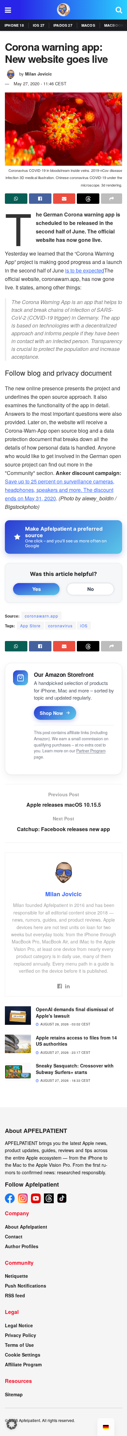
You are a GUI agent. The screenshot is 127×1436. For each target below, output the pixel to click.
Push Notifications (25, 1285)
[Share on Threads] (88, 198)
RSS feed (15, 1295)
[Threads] (49, 1198)
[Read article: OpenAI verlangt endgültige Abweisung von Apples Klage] (18, 1015)
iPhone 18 (14, 25)
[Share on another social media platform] (111, 198)
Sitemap (14, 1394)
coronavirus (60, 625)
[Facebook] (10, 1198)
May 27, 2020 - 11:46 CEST (40, 83)
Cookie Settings (22, 1354)
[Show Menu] (8, 10)
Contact (13, 1236)
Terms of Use (19, 1345)
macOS (88, 25)
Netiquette (16, 1276)
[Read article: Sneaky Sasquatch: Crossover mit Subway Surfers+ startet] (18, 1072)
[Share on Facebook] (40, 198)
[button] (11, 1424)
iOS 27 (38, 25)
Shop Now (51, 713)
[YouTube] (36, 1198)
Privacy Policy (20, 1335)
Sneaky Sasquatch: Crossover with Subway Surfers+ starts (75, 1068)
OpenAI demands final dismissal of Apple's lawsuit (75, 1012)
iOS (84, 625)
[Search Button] (119, 9)
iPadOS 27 (62, 25)
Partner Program (91, 751)
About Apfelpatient (26, 1226)
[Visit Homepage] (63, 9)
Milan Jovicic (38, 74)
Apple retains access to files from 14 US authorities (76, 1040)
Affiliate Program (23, 1364)
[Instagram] (23, 1198)
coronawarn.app (41, 616)
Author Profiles (21, 1246)
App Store (30, 625)
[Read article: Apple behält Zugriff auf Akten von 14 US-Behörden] (18, 1044)
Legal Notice (19, 1325)
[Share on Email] (64, 198)
